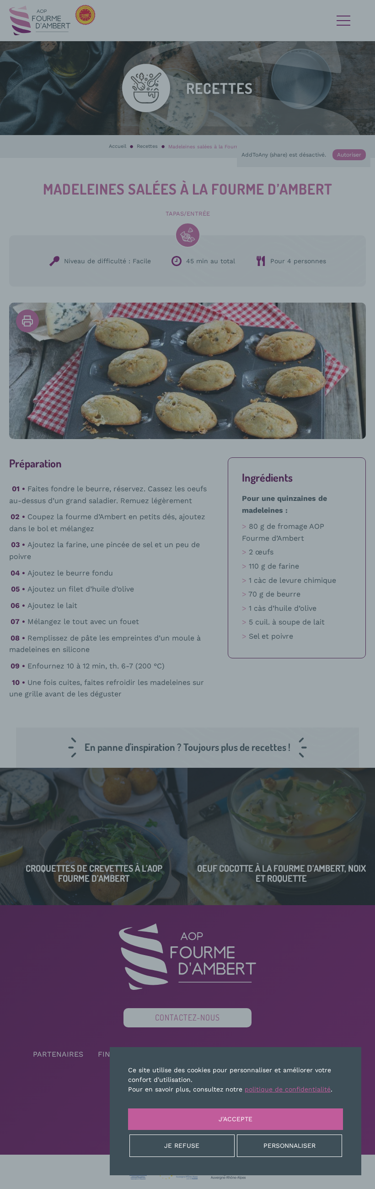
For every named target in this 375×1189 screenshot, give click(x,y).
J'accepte (235, 1119)
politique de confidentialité (288, 1089)
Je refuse (181, 1145)
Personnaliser (289, 1145)
